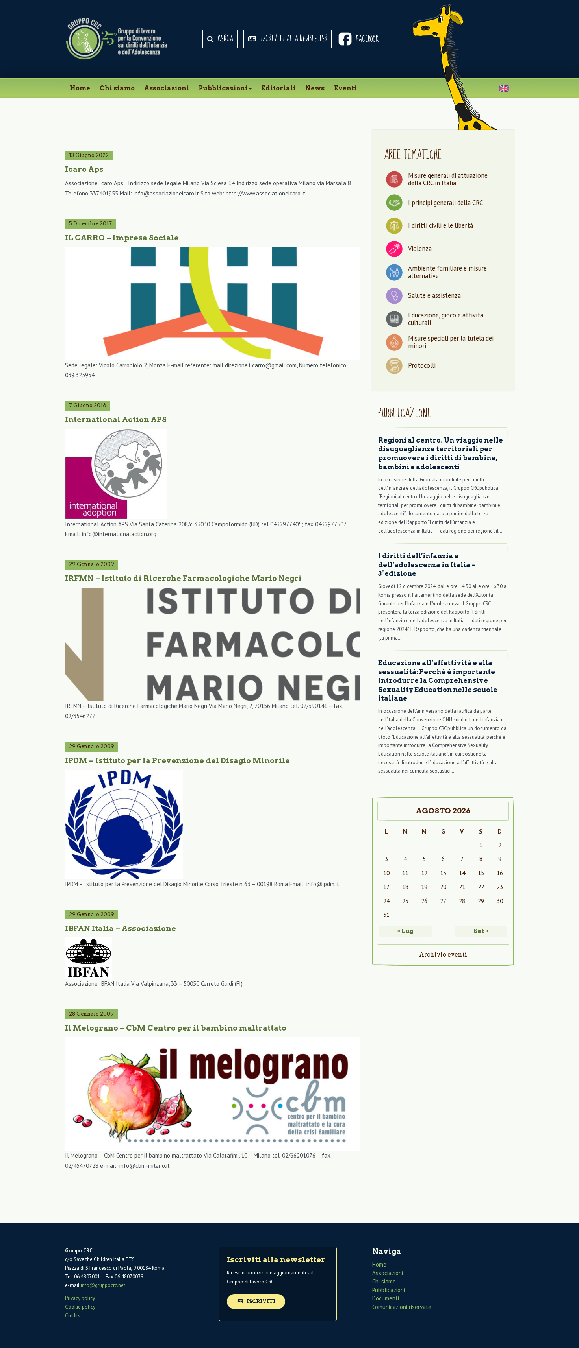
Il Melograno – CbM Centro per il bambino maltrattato (175, 1028)
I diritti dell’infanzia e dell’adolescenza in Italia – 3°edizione (427, 564)
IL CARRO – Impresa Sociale (122, 237)
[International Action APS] (212, 474)
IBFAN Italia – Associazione (120, 928)
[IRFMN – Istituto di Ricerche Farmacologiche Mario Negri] (212, 644)
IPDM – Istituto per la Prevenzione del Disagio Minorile (177, 760)
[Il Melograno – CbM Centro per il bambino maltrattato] (212, 1094)
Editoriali (278, 88)
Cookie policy (80, 1307)
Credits (72, 1315)
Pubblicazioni (223, 88)
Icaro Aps (84, 169)
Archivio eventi (443, 954)
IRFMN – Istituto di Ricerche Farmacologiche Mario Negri (183, 578)
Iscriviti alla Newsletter (292, 39)
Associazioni (166, 88)
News (315, 88)
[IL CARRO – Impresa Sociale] (212, 303)
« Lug (405, 931)
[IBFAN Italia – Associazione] (212, 958)
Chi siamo (117, 88)
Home (80, 88)
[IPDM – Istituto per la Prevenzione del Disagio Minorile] (212, 824)
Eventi (345, 88)
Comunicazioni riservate (401, 1307)
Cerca (224, 39)
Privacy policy (80, 1298)
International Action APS (116, 419)
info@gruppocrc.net (103, 1285)
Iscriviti (260, 1301)
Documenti (385, 1298)
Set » (480, 931)
